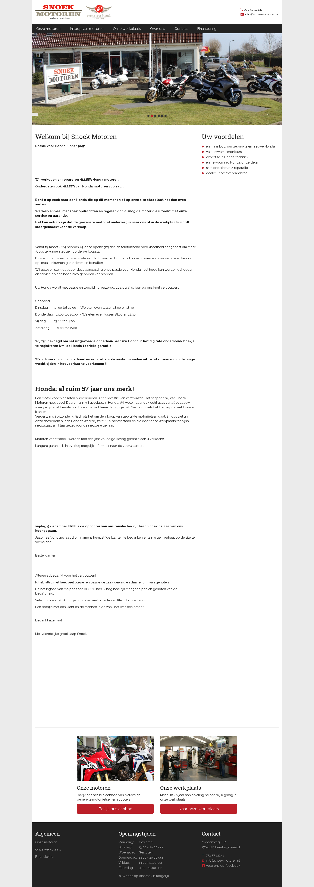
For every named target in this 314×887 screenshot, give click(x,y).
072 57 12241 (214, 855)
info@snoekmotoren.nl (223, 860)
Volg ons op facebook (223, 866)
